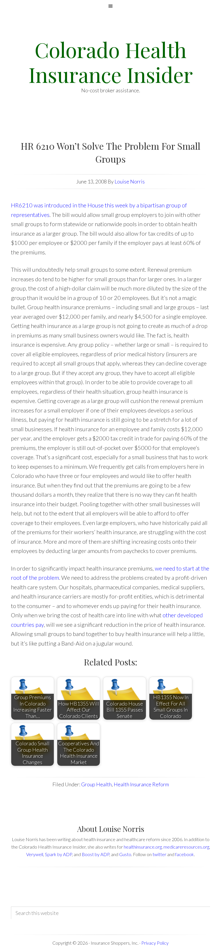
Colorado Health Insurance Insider (110, 61)
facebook (184, 854)
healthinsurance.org (143, 846)
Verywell (34, 854)
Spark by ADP (58, 854)
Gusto (125, 854)
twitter (159, 854)
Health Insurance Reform (141, 784)
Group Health (96, 784)
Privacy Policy (155, 943)
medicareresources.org (186, 846)
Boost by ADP (95, 854)
